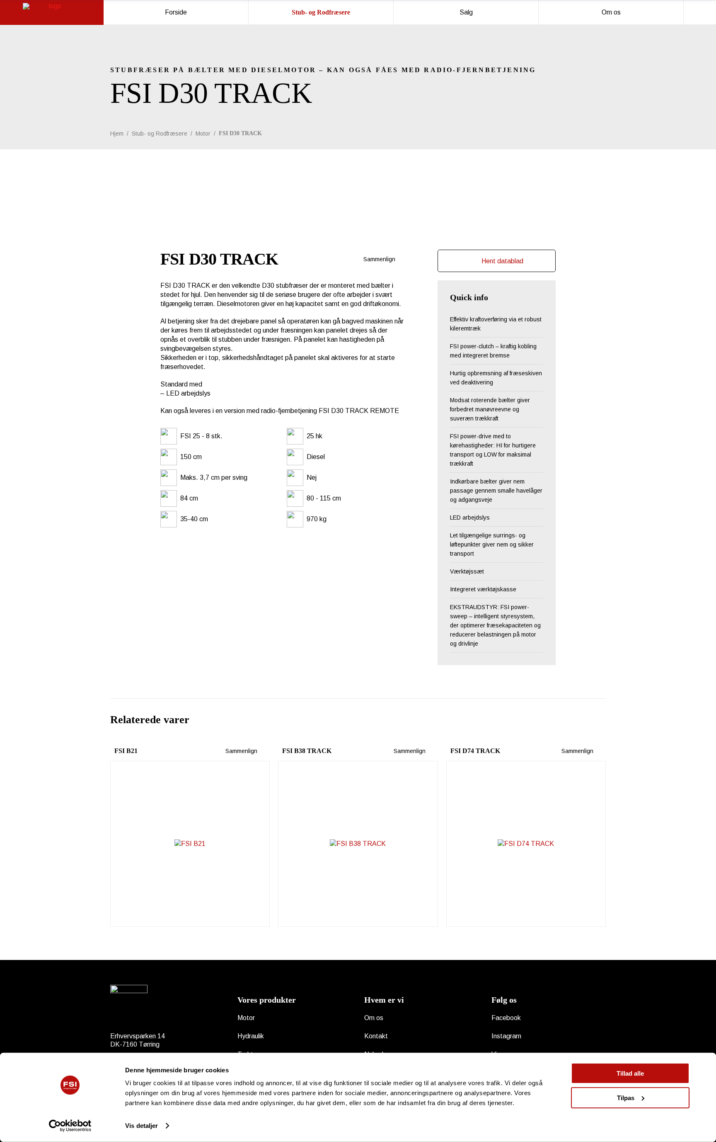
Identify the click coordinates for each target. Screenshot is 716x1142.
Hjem (116, 133)
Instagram (506, 1036)
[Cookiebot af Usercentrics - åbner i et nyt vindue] (70, 1126)
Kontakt (376, 1036)
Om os (373, 1017)
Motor (203, 133)
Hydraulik (250, 1036)
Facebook (506, 1017)
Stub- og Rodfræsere (159, 133)
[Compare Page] (399, 259)
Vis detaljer (141, 1125)
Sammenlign (378, 259)
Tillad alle (630, 1073)
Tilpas (625, 1097)
